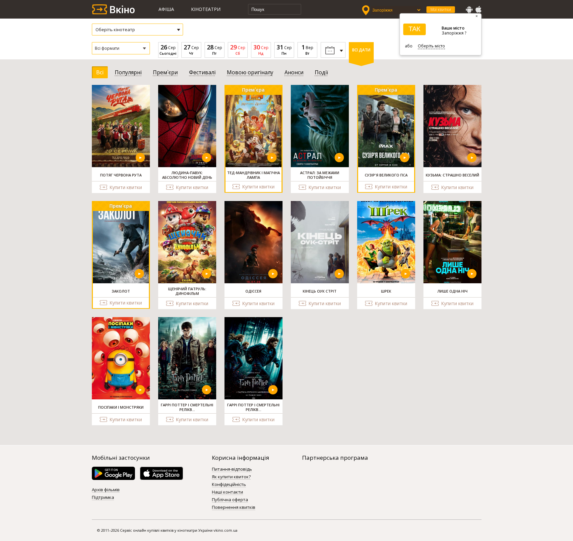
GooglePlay (469, 9)
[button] (121, 48)
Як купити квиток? (231, 477)
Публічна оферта (230, 500)
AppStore (478, 9)
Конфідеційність (229, 484)
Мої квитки (440, 9)
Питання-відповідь (232, 469)
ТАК (414, 29)
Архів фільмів (106, 490)
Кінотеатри (206, 9)
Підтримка (103, 497)
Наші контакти (227, 492)
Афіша (166, 9)
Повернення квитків (233, 507)
